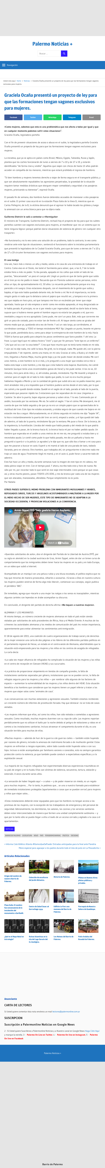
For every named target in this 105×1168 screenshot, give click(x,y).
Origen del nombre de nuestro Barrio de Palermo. (13, 879)
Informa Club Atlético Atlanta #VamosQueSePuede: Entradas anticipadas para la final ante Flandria (51, 844)
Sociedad (74, 835)
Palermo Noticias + (52, 44)
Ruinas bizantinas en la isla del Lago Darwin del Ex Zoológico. (38, 939)
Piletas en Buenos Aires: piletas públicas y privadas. (88, 880)
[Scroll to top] (100, 1163)
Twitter (33, 117)
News (36, 835)
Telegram (72, 117)
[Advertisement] (52, 18)
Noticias (9, 829)
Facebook (13, 117)
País (41, 835)
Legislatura (27, 835)
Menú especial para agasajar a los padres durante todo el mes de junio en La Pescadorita (59, 848)
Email (91, 117)
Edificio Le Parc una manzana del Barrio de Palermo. (62, 909)
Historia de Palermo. (62, 877)
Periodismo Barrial (53, 835)
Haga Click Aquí (92, 1031)
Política (66, 835)
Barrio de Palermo (12, 835)
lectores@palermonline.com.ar (66, 1011)
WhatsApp (52, 117)
